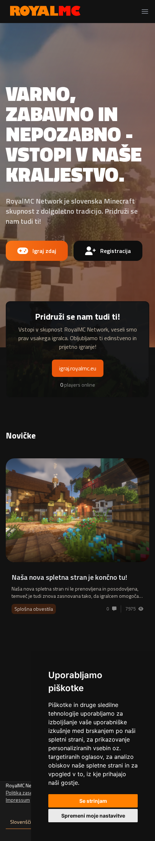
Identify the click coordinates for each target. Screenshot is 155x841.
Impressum (18, 800)
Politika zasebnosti (26, 792)
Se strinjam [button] (93, 801)
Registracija (115, 250)
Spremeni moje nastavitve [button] (93, 816)
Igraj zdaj (44, 250)
